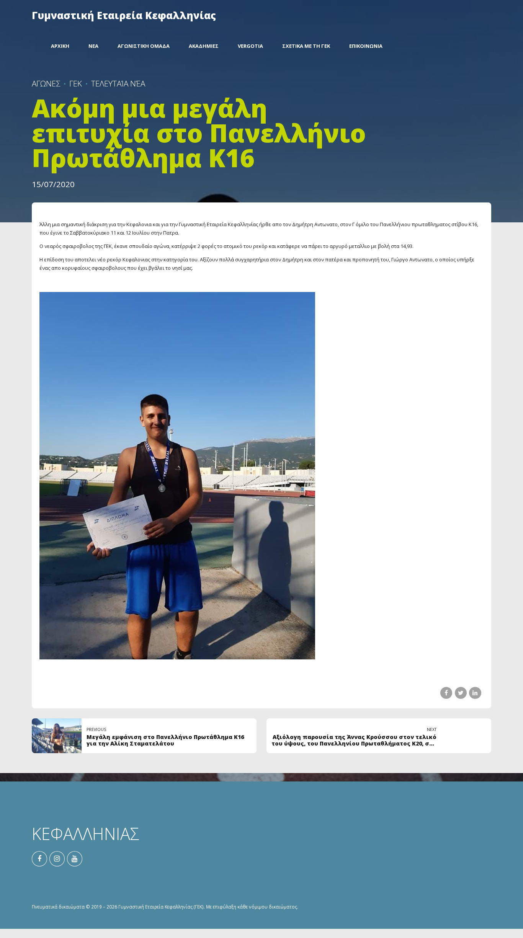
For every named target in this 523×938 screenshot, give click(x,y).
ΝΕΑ (93, 45)
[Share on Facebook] (446, 693)
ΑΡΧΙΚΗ (60, 45)
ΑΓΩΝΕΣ (46, 83)
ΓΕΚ (75, 83)
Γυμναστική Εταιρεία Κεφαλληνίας (124, 15)
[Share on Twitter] (461, 693)
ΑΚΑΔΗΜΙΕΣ (204, 45)
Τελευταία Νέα (118, 83)
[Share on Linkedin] (475, 693)
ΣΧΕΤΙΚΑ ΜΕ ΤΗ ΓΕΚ (306, 45)
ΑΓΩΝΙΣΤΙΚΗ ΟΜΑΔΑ (144, 45)
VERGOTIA (250, 45)
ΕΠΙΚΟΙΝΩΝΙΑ (365, 45)
